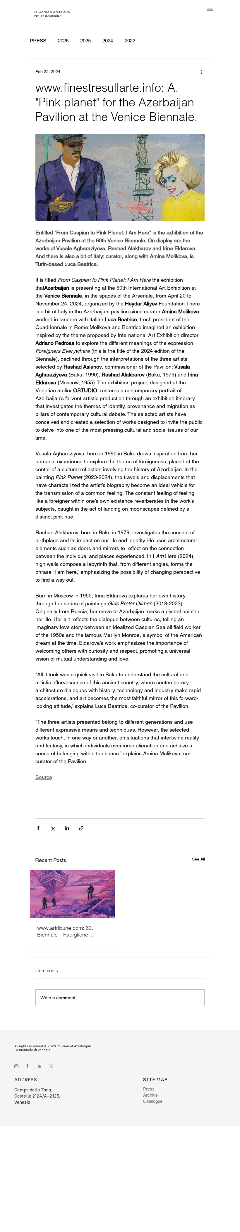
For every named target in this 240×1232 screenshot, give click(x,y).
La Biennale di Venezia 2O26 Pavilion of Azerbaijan (52, 13)
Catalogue (152, 1101)
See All (198, 859)
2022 (130, 41)
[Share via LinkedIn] (67, 828)
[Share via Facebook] (38, 828)
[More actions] (201, 71)
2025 (85, 41)
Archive (150, 1095)
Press (149, 1088)
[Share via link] (81, 828)
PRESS (38, 41)
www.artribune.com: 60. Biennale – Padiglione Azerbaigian (65, 931)
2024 (107, 41)
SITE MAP (155, 1079)
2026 (63, 41)
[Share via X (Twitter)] (52, 828)
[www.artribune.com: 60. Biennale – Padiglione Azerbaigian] (72, 894)
